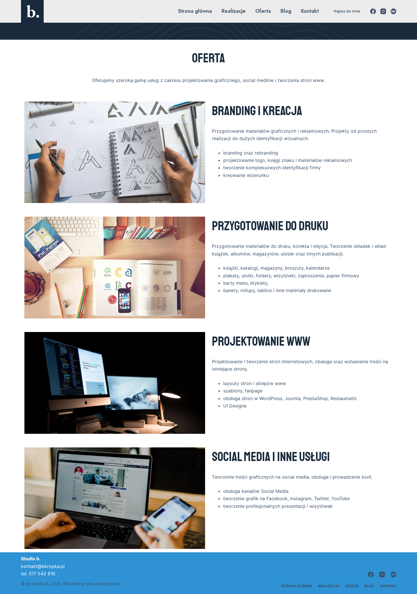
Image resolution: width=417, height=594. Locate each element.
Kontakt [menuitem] (310, 11)
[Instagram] (383, 11)
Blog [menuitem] (286, 11)
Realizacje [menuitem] (234, 11)
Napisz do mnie (347, 11)
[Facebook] (373, 11)
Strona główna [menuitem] (195, 11)
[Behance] (393, 11)
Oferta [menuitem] (263, 11)
